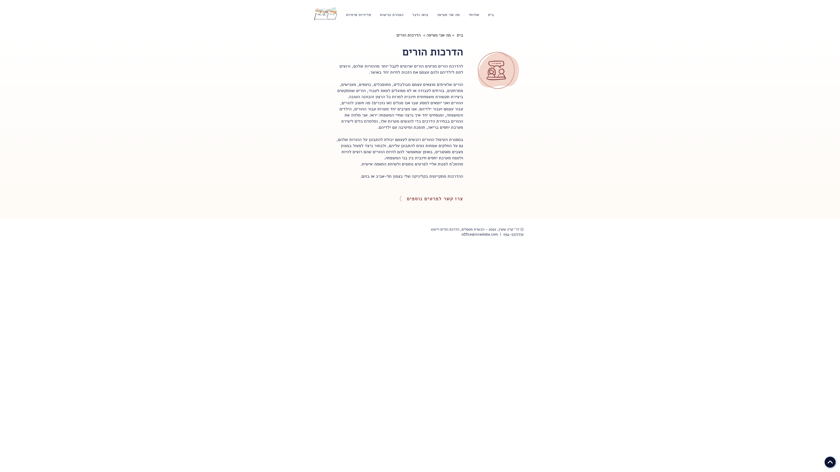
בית (460, 35)
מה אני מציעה (439, 35)
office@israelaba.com (480, 234)
